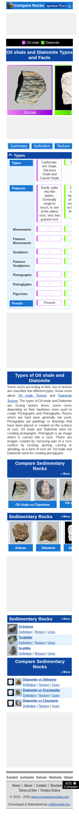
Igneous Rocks (57, 5)
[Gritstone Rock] (12, 629)
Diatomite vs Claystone (40, 700)
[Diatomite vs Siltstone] (14, 682)
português (27, 777)
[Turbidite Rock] (12, 640)
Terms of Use (28, 790)
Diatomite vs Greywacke (41, 690)
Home (16, 785)
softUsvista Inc (59, 804)
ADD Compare (70, 784)
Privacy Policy (50, 790)
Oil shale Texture (32, 395)
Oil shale (30, 112)
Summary (18, 146)
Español (12, 777)
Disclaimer (57, 785)
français (41, 777)
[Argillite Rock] (12, 650)
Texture (63, 146)
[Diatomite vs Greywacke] (14, 692)
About (28, 785)
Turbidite (25, 637)
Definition (42, 146)
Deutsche (55, 777)
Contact (41, 785)
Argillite (25, 648)
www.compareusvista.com (50, 797)
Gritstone (26, 626)
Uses (51, 632)
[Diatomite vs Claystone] (14, 703)
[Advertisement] (41, 24)
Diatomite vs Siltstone (39, 679)
